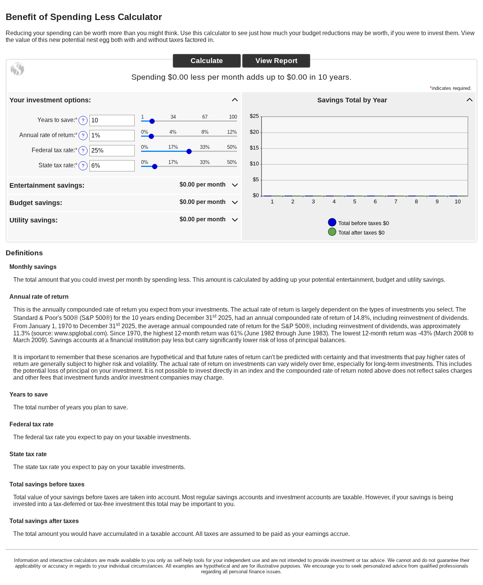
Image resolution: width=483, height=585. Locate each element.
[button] (124, 99)
